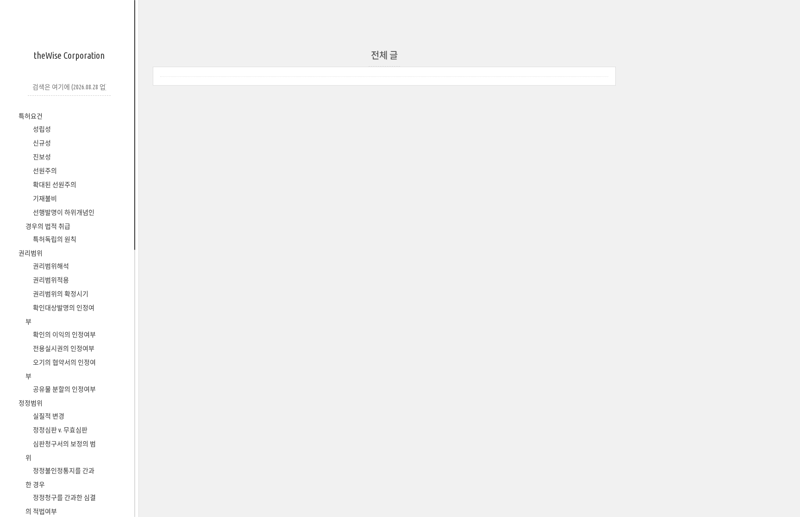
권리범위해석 (50, 266)
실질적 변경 (47, 416)
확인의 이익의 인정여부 (63, 334)
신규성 (41, 143)
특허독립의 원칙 (53, 239)
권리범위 (31, 253)
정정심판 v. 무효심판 (59, 430)
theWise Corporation (69, 55)
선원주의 (44, 170)
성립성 (41, 129)
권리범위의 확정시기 (59, 294)
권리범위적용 (50, 280)
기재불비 (44, 198)
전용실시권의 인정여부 (62, 348)
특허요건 (31, 116)
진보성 (41, 157)
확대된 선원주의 (53, 184)
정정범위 (31, 403)
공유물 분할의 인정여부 (63, 389)
